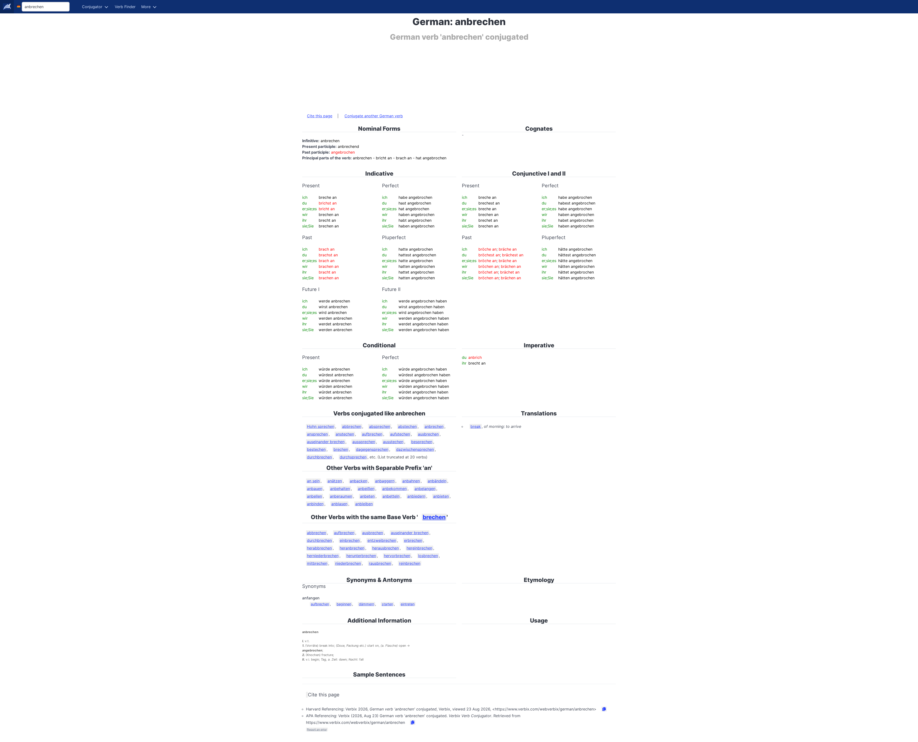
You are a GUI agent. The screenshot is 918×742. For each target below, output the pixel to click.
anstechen (345, 434)
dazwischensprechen (415, 449)
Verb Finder (125, 6)
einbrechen (350, 540)
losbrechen (428, 555)
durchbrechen (319, 457)
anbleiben (364, 503)
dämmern (366, 604)
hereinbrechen (419, 548)
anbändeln (437, 481)
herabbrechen (319, 548)
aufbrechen (372, 434)
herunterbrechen (361, 555)
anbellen (314, 496)
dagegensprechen (372, 449)
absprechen (379, 426)
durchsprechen (353, 457)
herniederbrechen (323, 555)
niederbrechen (348, 563)
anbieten (441, 496)
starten (387, 604)
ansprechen (317, 434)
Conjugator (92, 6)
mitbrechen (317, 563)
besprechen (421, 441)
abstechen (407, 426)
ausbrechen (428, 434)
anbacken (358, 481)
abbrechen (351, 426)
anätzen (335, 481)
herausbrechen (385, 548)
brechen (340, 449)
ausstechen (393, 441)
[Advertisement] (445, 74)
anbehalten (340, 488)
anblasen (339, 503)
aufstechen (400, 434)
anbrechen (434, 426)
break (475, 426)
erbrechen (413, 540)
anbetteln (390, 496)
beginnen (344, 604)
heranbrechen (352, 548)
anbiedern (416, 496)
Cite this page (319, 115)
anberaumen (341, 496)
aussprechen (363, 441)
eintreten (408, 604)
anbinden (315, 503)
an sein (313, 481)
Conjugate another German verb (373, 115)
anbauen (314, 488)
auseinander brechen (325, 441)
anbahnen (411, 481)
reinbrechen (409, 563)
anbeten (367, 496)
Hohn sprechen (320, 426)
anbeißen (366, 488)
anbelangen (425, 488)
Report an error (317, 729)
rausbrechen (380, 563)
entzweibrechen (381, 540)
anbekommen (394, 488)
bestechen (316, 449)
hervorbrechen (397, 555)
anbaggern (384, 481)
